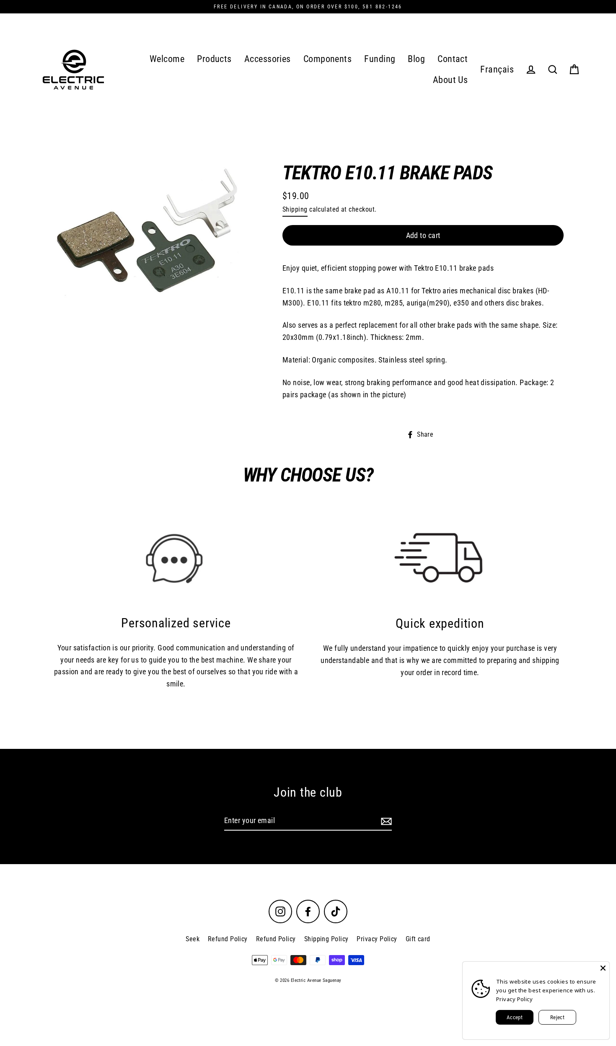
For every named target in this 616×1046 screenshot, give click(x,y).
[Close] (603, 968)
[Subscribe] (385, 821)
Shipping (295, 209)
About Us (450, 80)
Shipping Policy (326, 939)
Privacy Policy (377, 939)
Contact (452, 59)
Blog (416, 59)
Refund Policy (228, 939)
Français (497, 69)
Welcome (167, 59)
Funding (379, 59)
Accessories (267, 59)
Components (327, 59)
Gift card (418, 939)
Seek (192, 939)
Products (214, 59)
